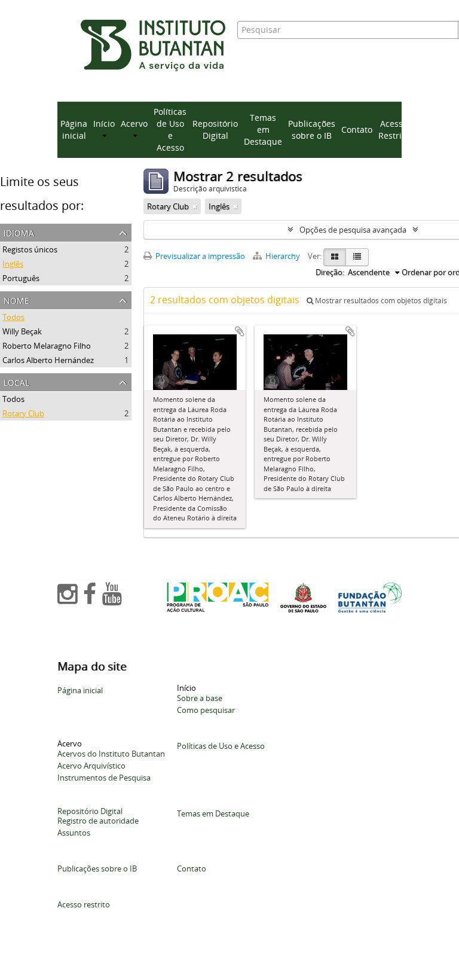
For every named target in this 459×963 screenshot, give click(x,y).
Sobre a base (199, 698)
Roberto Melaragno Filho (46, 345)
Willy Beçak (22, 331)
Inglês (12, 263)
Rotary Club (23, 413)
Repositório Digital (215, 129)
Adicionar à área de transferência (240, 331)
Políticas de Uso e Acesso (170, 129)
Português (20, 278)
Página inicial (73, 129)
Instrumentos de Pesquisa (104, 777)
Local (16, 381)
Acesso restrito (83, 904)
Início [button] (104, 123)
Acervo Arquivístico (91, 765)
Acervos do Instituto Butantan (111, 753)
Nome (16, 299)
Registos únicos (29, 249)
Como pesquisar (206, 710)
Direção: (330, 272)
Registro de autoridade (98, 820)
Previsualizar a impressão (199, 256)
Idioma (19, 232)
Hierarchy (283, 256)
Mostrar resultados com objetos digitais (380, 300)
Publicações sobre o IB (311, 129)
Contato (356, 129)
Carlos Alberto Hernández (48, 360)
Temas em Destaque (263, 129)
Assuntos (73, 832)
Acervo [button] (134, 123)
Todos (13, 317)
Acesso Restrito (393, 129)
